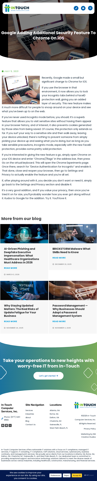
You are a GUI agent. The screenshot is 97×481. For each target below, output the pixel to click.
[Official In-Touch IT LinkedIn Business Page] (6, 425)
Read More (10, 268)
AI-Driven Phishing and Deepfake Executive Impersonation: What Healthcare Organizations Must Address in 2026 (21, 255)
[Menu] (90, 8)
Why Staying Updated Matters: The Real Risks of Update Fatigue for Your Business (21, 311)
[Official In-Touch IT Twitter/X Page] (10, 425)
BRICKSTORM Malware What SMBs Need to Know (71, 250)
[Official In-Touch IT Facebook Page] (2, 425)
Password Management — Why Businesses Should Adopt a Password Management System (70, 311)
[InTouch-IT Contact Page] (83, 8)
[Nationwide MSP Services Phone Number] (76, 8)
